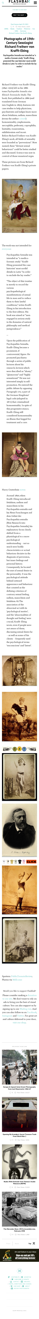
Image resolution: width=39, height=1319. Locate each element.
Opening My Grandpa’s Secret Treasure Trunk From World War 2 (19, 1135)
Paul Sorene (15, 24)
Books (12, 29)
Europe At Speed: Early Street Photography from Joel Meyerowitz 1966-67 (19, 1088)
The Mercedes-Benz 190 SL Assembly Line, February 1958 (19, 1230)
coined (22, 118)
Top (29, 1243)
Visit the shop (18, 15)
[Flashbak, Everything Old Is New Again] (19, 2)
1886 (16, 31)
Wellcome (17, 979)
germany (23, 31)
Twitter (20, 1015)
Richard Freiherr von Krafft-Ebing (20, 33)
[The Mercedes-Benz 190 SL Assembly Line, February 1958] (19, 1209)
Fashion (19, 29)
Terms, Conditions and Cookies (20, 1284)
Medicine (27, 29)
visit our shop (19, 1022)
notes (22, 489)
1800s (6, 29)
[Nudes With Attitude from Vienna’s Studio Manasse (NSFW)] (19, 1161)
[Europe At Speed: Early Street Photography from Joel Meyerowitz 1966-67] (19, 1067)
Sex (33, 29)
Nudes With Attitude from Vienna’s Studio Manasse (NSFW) (19, 1183)
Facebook (32, 1012)
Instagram (7, 1015)
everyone (6, 248)
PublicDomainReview (21, 976)
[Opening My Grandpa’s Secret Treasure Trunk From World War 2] (19, 1114)
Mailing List (25, 1008)
